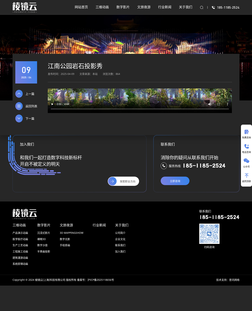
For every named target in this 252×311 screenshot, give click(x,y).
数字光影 (65, 239)
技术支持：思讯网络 (227, 280)
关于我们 (121, 225)
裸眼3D (41, 239)
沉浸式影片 (43, 233)
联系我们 (120, 245)
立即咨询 (175, 181)
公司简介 (120, 233)
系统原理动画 (20, 264)
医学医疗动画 (20, 239)
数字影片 (44, 225)
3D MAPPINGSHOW (71, 233)
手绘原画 (65, 245)
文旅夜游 (66, 225)
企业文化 (120, 239)
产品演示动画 (20, 233)
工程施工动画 (20, 251)
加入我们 (120, 251)
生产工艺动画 (20, 245)
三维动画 (19, 225)
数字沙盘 (42, 245)
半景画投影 (43, 251)
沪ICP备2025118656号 (100, 280)
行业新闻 (99, 225)
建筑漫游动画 (20, 258)
